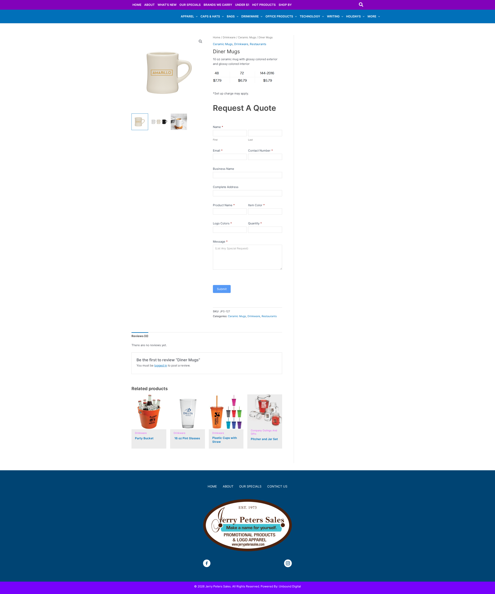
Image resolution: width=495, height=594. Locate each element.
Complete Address (225, 187)
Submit (222, 289)
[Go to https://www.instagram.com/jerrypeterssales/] (288, 564)
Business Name (223, 169)
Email (218, 150)
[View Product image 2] (159, 121)
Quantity (255, 223)
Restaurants (258, 44)
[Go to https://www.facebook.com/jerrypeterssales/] (207, 564)
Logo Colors (222, 223)
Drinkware (229, 37)
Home (216, 37)
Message (220, 241)
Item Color (256, 205)
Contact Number (260, 150)
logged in (160, 365)
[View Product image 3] (179, 121)
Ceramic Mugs (247, 37)
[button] (361, 5)
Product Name (224, 205)
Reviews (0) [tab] (139, 336)
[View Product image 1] (139, 121)
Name (218, 127)
